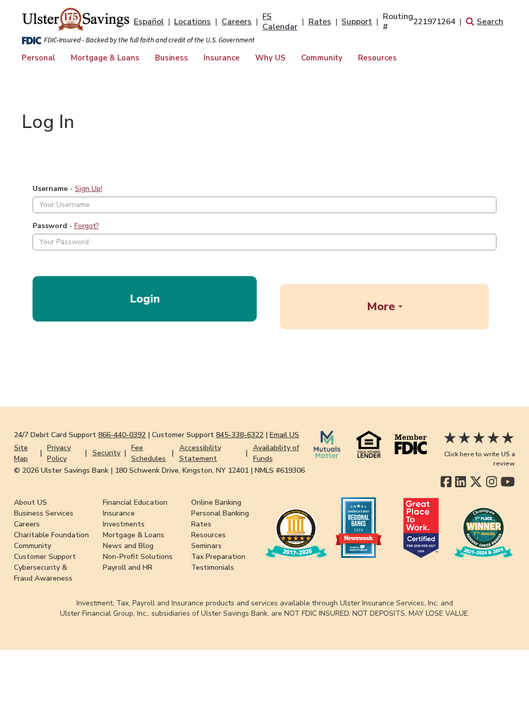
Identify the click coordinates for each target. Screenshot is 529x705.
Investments (124, 524)
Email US (284, 435)
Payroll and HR (127, 567)
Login (145, 299)
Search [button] (490, 22)
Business (171, 58)
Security (106, 453)
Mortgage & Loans (105, 58)
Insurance (222, 58)
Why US (270, 58)
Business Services (43, 513)
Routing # (419, 21)
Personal (38, 58)
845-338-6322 (239, 435)
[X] (476, 481)
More (382, 306)
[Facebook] (446, 481)
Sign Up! (88, 189)
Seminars (206, 546)
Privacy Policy (59, 453)
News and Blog (128, 546)
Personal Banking (220, 513)
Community (322, 58)
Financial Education (135, 502)
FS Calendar (280, 21)
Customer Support (45, 557)
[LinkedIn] (460, 481)
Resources (377, 58)
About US (30, 502)
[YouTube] (508, 481)
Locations (192, 22)
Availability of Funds (276, 453)
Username (50, 189)
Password (50, 226)
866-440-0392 (122, 435)
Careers (237, 22)
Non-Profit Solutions (138, 557)
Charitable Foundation (51, 535)
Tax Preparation (218, 557)
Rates (319, 22)
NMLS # (280, 470)
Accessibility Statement (200, 453)
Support (356, 22)
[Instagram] (491, 481)
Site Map (21, 453)
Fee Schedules (148, 453)
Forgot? (86, 226)
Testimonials (212, 567)
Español (149, 22)
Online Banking (216, 502)
